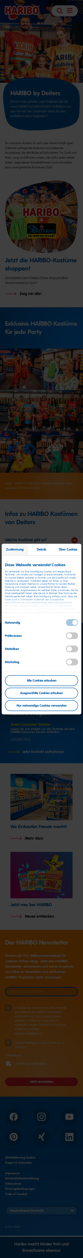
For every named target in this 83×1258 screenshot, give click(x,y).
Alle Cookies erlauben (41, 680)
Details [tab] (41, 549)
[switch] (72, 635)
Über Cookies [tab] (68, 549)
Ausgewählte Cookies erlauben (41, 693)
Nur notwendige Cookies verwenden (42, 705)
